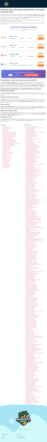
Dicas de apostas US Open (30, 179)
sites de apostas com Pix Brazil (31, 188)
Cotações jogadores (6, 148)
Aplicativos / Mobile (6, 126)
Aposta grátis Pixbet (29, 396)
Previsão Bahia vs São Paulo (31, 174)
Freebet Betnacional (29, 178)
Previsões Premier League (30, 319)
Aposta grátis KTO (29, 208)
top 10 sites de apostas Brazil (31, 134)
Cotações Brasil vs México (30, 165)
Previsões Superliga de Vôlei (31, 272)
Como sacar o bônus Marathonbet (32, 288)
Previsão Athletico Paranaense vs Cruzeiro (33, 370)
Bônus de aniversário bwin (30, 185)
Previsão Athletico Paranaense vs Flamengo (33, 218)
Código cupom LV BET (30, 248)
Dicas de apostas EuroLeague (31, 359)
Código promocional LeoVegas (31, 400)
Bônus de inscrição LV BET (30, 254)
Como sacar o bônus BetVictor (31, 177)
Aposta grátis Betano (29, 330)
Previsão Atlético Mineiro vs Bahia (32, 253)
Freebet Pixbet (28, 266)
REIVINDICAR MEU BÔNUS (32, 74)
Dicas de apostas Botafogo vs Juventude (33, 167)
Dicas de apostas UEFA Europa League (32, 389)
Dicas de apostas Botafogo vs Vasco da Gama (34, 310)
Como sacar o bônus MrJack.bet (31, 327)
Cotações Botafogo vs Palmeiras (31, 154)
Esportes (4, 155)
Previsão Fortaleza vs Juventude (31, 255)
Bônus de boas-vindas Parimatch (31, 298)
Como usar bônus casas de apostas (9, 145)
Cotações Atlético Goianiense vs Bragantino (33, 138)
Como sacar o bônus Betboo (31, 375)
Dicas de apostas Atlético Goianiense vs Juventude (35, 199)
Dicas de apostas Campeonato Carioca (32, 315)
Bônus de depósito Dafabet (30, 351)
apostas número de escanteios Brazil (32, 378)
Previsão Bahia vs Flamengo (31, 196)
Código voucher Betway (30, 278)
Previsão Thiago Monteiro (30, 206)
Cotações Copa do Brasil (30, 294)
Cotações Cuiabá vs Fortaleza (31, 325)
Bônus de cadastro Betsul (30, 166)
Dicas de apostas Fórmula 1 (30, 245)
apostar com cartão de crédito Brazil (32, 379)
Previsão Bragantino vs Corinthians (32, 401)
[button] (29, 3)
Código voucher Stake (30, 377)
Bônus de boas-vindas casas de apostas (10, 133)
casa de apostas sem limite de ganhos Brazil (33, 171)
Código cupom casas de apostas (8, 138)
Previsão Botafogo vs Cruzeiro (31, 234)
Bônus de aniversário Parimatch (31, 262)
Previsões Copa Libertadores (31, 347)
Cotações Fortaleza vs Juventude (31, 202)
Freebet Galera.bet (29, 137)
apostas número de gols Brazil (31, 374)
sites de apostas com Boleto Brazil (32, 299)
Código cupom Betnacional (30, 314)
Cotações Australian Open (30, 184)
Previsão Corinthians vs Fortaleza (31, 148)
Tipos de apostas (6, 166)
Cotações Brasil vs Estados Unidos (32, 340)
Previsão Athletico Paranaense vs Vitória (33, 175)
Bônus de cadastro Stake (30, 133)
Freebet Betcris (28, 328)
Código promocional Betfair (30, 346)
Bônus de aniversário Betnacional (31, 147)
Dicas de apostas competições (8, 152)
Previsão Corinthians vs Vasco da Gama (33, 191)
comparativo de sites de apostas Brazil (32, 397)
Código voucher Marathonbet (31, 364)
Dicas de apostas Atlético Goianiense (32, 345)
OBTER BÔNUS (41, 38)
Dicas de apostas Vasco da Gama (31, 176)
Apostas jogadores (6, 128)
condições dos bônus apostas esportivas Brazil (34, 336)
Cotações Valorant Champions (31, 268)
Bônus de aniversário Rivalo (30, 339)
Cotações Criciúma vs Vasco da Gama (32, 267)
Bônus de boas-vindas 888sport (31, 244)
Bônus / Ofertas (5, 131)
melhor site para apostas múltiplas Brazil (33, 238)
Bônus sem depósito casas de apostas (9, 136)
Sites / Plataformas (6, 165)
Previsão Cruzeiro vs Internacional (32, 263)
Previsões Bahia (28, 193)
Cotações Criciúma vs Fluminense (32, 204)
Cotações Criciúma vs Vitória (31, 247)
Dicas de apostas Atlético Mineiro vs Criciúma (34, 189)
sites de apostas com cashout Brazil (32, 367)
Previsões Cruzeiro (29, 141)
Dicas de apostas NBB (30, 356)
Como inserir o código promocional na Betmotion (34, 391)
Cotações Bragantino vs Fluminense (32, 207)
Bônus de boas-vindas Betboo (31, 212)
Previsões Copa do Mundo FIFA (31, 300)
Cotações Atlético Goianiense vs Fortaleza (33, 156)
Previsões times (5, 163)
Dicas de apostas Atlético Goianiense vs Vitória (34, 216)
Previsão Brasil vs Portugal (30, 265)
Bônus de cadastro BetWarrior (31, 276)
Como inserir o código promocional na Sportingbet (35, 353)
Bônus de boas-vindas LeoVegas (31, 246)
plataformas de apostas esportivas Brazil (33, 232)
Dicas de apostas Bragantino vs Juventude (33, 386)
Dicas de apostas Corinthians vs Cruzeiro (33, 203)
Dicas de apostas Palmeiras (30, 131)
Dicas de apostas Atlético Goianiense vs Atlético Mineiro (35, 132)
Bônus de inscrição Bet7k (30, 128)
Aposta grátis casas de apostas (8, 127)
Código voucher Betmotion (30, 197)
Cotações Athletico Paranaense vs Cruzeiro (33, 152)
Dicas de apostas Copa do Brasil (31, 365)
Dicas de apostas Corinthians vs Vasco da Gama (34, 361)
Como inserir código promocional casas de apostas (12, 143)
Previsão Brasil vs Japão (30, 143)
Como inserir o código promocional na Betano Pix (34, 344)
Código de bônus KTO (30, 376)
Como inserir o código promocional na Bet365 (34, 127)
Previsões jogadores (6, 161)
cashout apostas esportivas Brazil (32, 183)
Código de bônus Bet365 (30, 398)
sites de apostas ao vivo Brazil (31, 388)
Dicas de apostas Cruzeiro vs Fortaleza (33, 226)
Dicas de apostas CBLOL (30, 338)
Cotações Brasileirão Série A (31, 258)
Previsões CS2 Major (29, 343)
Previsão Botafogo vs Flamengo (31, 158)
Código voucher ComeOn (30, 307)
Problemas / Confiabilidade (7, 164)
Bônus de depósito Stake (30, 237)
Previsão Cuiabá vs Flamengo (31, 390)
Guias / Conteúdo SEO (7, 157)
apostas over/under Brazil (30, 371)
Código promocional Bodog (30, 385)
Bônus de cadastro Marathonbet (31, 381)
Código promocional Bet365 (31, 186)
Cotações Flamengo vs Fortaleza (31, 168)
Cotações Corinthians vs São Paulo (32, 334)
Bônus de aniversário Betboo (31, 194)
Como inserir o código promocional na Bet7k (33, 264)
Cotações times (5, 151)
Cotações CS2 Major (29, 387)
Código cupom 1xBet (29, 296)
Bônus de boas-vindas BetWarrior (31, 306)
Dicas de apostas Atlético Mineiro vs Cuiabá (33, 142)
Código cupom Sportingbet (30, 324)
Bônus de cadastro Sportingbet (31, 257)
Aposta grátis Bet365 (29, 205)
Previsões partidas (6, 162)
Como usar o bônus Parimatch (31, 213)
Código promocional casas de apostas (9, 141)
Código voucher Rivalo (30, 163)
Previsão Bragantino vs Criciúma (31, 368)
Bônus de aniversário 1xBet (30, 256)
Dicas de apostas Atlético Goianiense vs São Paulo (34, 227)
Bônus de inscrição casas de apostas (9, 135)
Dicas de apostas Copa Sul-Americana (32, 145)
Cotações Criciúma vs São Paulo (31, 198)
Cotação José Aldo (29, 249)
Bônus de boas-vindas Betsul (31, 341)
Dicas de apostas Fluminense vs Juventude (33, 151)
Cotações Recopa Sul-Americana (31, 135)
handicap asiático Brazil (30, 335)
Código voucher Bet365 (30, 236)
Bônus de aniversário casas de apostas (9, 132)
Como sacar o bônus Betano (31, 313)
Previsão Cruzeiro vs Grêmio (31, 395)
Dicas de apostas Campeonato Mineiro (32, 235)
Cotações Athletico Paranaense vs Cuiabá (33, 146)
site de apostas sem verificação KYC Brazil (33, 337)
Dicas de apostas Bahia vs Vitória (31, 126)
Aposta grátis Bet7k (29, 295)
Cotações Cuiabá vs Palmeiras (31, 297)
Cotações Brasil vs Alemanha (31, 290)
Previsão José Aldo (29, 394)
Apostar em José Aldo (30, 333)
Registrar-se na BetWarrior (30, 318)
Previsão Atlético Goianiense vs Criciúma (33, 357)
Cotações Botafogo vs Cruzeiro (31, 136)
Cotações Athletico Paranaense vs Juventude (34, 222)
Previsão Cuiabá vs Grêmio (30, 384)
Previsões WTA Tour (29, 228)
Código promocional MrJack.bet (31, 274)
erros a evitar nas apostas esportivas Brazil (33, 349)
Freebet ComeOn (29, 269)
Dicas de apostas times (7, 154)
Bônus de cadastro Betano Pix (31, 323)
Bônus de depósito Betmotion (31, 192)
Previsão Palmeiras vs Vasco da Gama (32, 273)
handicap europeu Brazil (30, 360)
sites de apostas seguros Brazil (31, 399)
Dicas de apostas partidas (7, 153)
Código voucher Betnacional (31, 217)
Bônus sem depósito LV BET (31, 225)
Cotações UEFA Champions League (32, 380)
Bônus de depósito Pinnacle (30, 215)
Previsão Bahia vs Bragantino (31, 229)
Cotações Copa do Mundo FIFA (31, 369)
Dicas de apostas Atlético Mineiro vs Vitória (33, 169)
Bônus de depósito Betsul (30, 275)
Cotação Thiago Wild (29, 354)
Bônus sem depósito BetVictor (31, 350)
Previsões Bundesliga (29, 329)
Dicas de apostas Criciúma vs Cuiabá (32, 303)
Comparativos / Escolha (7, 146)
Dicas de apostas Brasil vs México (32, 223)
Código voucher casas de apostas (9, 142)
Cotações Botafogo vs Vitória (31, 172)
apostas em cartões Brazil (30, 283)
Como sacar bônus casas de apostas (9, 144)
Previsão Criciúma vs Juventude (31, 287)
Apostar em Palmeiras (29, 209)
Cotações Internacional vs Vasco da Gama (33, 173)
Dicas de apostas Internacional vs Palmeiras (33, 219)
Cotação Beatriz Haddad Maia (31, 293)
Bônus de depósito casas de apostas (9, 134)
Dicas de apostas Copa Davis (31, 259)
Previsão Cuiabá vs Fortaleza (31, 242)
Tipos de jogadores (6, 167)
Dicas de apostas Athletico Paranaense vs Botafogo (35, 239)
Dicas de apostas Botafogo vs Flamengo (33, 233)
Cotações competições (7, 147)
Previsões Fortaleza (29, 260)
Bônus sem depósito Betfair (30, 155)
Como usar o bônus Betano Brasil (31, 317)
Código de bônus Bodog (30, 308)
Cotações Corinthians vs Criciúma (32, 195)
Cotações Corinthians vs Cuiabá (31, 252)
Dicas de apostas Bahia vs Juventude (32, 153)
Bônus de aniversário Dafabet (31, 161)
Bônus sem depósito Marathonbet (32, 286)
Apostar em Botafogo (29, 355)
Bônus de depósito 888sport (31, 326)
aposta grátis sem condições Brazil (32, 316)
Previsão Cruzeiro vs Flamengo (31, 144)
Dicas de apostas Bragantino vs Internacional (33, 348)
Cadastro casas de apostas (7, 137)
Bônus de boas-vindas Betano (31, 320)
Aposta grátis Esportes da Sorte (31, 250)
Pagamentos (5, 158)
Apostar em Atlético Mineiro (31, 224)
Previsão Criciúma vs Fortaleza (31, 284)
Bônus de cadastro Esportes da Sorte (32, 214)
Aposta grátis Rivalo (29, 243)
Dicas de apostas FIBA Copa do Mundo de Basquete (35, 164)
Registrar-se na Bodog (30, 187)
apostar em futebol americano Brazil (32, 162)
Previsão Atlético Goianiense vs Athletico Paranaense (35, 270)
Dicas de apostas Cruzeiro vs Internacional (33, 289)
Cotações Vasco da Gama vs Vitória (32, 304)
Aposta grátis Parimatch (30, 309)
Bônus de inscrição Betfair (30, 182)
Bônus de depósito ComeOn (31, 181)
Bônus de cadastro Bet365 (30, 277)
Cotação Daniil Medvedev (30, 358)
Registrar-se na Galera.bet (30, 157)
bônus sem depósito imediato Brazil (32, 366)
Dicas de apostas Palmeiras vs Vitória (32, 305)
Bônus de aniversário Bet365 (31, 280)
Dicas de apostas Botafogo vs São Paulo (33, 279)
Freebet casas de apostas (7, 156)
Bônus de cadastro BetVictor (31, 285)
